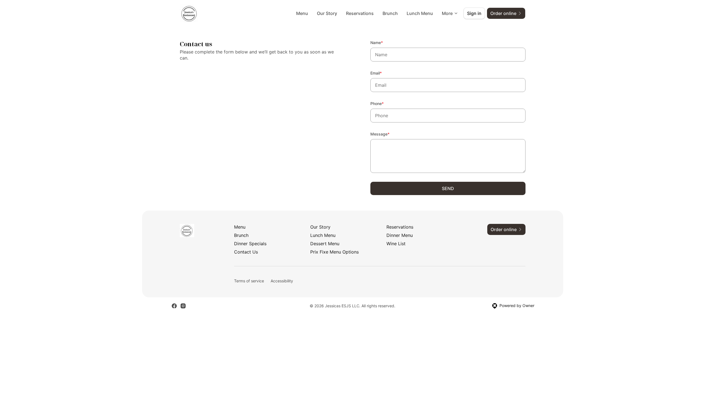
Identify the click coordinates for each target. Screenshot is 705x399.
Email (383, 72)
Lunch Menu (420, 13)
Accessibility (282, 280)
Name (384, 42)
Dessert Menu (324, 243)
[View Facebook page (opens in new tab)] (174, 306)
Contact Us (246, 252)
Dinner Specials (250, 243)
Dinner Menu (399, 235)
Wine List (396, 243)
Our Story (327, 13)
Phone (384, 103)
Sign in (474, 13)
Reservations (360, 13)
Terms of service (249, 280)
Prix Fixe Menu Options (334, 252)
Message (387, 133)
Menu (302, 13)
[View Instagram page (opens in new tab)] (183, 306)
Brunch (390, 13)
